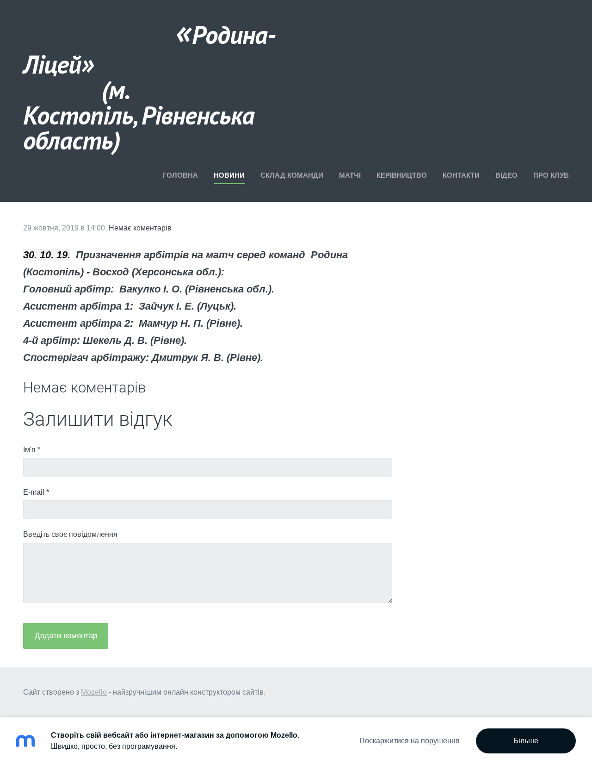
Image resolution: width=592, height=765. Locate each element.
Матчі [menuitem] (350, 175)
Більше (525, 741)
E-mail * (36, 492)
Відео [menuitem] (506, 175)
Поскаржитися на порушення (409, 741)
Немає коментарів (140, 228)
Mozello (94, 692)
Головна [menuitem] (180, 175)
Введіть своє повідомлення (70, 534)
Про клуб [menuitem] (551, 175)
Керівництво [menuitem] (401, 175)
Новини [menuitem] (229, 175)
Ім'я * (31, 450)
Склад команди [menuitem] (291, 175)
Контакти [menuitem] (461, 175)
